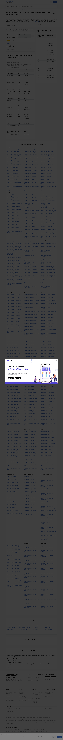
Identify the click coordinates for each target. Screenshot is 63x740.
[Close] (56, 360)
